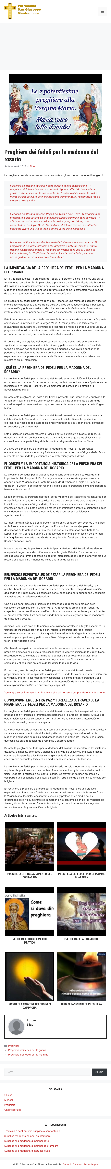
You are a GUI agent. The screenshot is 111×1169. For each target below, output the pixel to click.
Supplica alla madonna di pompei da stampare (31, 1145)
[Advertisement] (55, 45)
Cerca (99, 1072)
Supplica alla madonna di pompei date (26, 1140)
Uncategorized (12, 1109)
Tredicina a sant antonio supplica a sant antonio (32, 1131)
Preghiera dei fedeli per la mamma (28, 1054)
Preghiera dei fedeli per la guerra (27, 1050)
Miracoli (8, 1099)
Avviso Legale (91, 1164)
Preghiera (13, 1045)
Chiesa (8, 1095)
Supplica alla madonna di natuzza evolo (27, 1150)
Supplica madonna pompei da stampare (27, 1136)
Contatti (67, 1164)
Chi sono (77, 1164)
